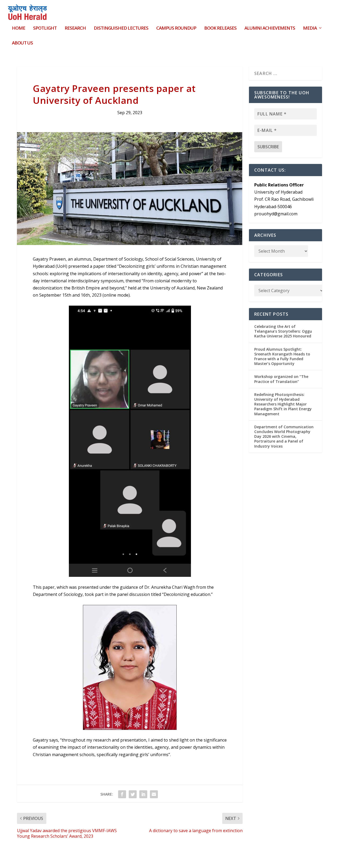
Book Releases (220, 28)
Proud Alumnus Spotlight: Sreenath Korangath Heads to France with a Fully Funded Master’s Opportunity (282, 356)
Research (75, 28)
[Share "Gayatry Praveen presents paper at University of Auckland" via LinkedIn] (143, 794)
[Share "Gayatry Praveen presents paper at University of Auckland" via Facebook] (122, 794)
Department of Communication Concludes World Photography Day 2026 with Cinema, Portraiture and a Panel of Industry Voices (284, 436)
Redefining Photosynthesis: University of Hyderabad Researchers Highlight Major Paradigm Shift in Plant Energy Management (283, 404)
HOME (18, 28)
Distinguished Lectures (121, 28)
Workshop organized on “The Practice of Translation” (281, 379)
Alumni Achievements (269, 28)
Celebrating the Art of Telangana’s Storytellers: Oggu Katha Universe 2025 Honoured (283, 331)
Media (310, 28)
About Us (22, 43)
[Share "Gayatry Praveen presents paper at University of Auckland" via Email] (154, 794)
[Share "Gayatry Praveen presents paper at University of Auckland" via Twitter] (132, 794)
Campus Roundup (176, 28)
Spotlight (45, 28)
